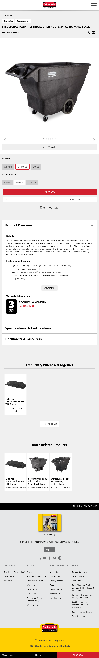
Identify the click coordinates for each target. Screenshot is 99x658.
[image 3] (50, 139)
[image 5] (55, 139)
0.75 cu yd (22, 167)
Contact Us (31, 572)
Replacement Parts (35, 581)
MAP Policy (31, 594)
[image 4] (52, 139)
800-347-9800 (90, 506)
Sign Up (49, 550)
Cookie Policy (78, 577)
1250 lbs (32, 182)
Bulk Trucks (8, 16)
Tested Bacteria (78, 616)
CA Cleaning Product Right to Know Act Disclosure (81, 605)
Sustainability (55, 598)
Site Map (8, 581)
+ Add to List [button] (35, 655)
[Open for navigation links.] (94, 5)
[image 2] (48, 139)
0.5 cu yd (8, 167)
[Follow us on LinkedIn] (39, 558)
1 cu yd (36, 167)
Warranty (31, 585)
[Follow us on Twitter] (54, 558)
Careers (53, 585)
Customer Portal (11, 577)
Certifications (32, 590)
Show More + (49, 288)
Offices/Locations (57, 581)
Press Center (55, 577)
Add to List (75, 199)
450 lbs (7, 182)
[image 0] (44, 139)
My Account (7, 655)
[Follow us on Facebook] (49, 558)
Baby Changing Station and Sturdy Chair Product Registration (83, 588)
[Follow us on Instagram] (59, 558)
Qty (6, 199)
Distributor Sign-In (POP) (14, 572)
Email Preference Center (37, 577)
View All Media (49, 147)
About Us (54, 572)
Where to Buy (33, 605)
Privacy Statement (80, 572)
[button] (50, 192)
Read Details (25, 306)
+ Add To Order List (15, 410)
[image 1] (46, 139)
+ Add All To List (49, 424)
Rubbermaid (55, 594)
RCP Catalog (49, 535)
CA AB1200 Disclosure (82, 612)
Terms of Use (77, 581)
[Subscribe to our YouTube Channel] (44, 558)
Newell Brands (56, 590)
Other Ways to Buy (51, 208)
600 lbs (19, 182)
